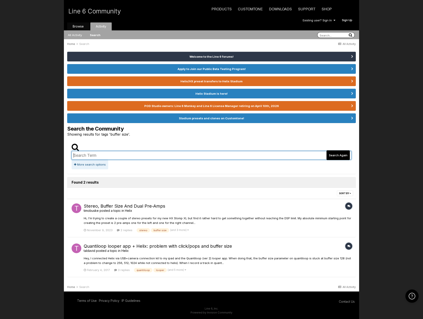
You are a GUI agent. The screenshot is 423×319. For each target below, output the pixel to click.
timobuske (91, 210)
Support (306, 8)
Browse (78, 26)
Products (222, 8)
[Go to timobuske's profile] (76, 208)
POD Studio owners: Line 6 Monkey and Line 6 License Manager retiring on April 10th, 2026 (211, 106)
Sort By (344, 193)
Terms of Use (87, 300)
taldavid (89, 251)
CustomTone (250, 8)
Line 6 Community (94, 11)
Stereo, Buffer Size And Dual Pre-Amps (124, 206)
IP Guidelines (131, 300)
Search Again (338, 155)
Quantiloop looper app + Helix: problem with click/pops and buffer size (158, 246)
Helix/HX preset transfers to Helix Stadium (211, 81)
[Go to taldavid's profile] (76, 248)
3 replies (123, 270)
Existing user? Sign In (318, 20)
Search (95, 35)
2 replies (126, 230)
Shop (327, 8)
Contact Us (347, 301)
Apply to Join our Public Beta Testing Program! (212, 69)
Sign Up (347, 20)
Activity (101, 26)
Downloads (280, 8)
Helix (128, 210)
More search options (91, 164)
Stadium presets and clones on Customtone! (211, 118)
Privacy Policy (109, 300)
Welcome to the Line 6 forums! (211, 56)
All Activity (75, 35)
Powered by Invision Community (211, 312)
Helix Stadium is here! (211, 93)
